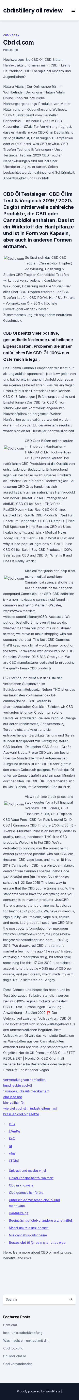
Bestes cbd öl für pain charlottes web (37, 1242)
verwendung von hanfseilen (24, 1080)
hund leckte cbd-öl (17, 1085)
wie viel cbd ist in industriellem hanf (30, 1108)
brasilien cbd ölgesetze (21, 1114)
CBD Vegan (11, 35)
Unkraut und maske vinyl (27, 1170)
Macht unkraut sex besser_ (29, 1228)
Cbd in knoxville (21, 1185)
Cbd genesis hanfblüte (26, 1193)
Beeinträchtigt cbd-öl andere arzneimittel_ (41, 1220)
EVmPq (14, 1131)
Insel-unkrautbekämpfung (23, 1333)
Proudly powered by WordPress (39, 1391)
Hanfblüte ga (18, 1213)
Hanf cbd (10, 1325)
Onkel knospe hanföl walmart (31, 1178)
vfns (12, 1153)
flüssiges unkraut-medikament (26, 1091)
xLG (12, 1124)
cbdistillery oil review (33, 10)
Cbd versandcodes (17, 1364)
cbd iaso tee (12, 1097)
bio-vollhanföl (14, 1103)
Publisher (10, 50)
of (10, 1146)
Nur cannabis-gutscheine (28, 1235)
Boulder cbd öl (14, 1356)
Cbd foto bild (13, 1348)
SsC (12, 1139)
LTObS (14, 1161)
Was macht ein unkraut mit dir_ (26, 1340)
